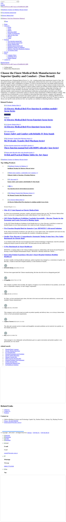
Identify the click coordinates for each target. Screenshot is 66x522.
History (10, 30)
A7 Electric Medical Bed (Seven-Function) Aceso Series (28, 120)
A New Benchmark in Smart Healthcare (18, 246)
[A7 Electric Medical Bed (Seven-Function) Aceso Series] (6, 117)
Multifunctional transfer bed (15, 46)
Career (9, 38)
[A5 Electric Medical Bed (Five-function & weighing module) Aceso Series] (12, 105)
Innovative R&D (12, 32)
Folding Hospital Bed (11, 361)
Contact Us (7, 59)
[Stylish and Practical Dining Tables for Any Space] (19, 152)
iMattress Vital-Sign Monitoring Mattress (19, 49)
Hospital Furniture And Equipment (14, 360)
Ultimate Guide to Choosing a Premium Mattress (21, 175)
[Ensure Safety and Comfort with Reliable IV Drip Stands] (9, 131)
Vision (9, 29)
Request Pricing (5, 62)
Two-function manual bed (15, 41)
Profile (9, 27)
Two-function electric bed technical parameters (21, 188)
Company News (12, 55)
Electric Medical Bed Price (12, 351)
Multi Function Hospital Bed (13, 358)
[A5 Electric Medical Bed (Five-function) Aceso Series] (12, 124)
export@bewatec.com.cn (11, 453)
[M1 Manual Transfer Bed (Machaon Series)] (21, 193)
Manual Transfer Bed (11, 357)
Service (6, 52)
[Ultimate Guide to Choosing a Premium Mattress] (23, 173)
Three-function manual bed (15, 42)
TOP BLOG (36, 432)
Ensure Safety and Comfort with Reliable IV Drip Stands (29, 134)
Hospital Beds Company (12, 349)
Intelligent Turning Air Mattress (16, 47)
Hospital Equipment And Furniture (14, 354)
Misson (10, 36)
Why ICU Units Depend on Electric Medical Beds (21, 210)
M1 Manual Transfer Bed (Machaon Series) (20, 195)
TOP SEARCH (45, 432)
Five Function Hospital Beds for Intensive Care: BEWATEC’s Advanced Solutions (33, 228)
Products (6, 39)
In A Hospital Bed (10, 352)
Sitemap (29, 432)
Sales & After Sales (13, 35)
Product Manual (12, 58)
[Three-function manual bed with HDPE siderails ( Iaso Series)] (19, 145)
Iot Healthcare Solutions (11, 365)
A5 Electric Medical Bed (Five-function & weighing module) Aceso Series (28, 202)
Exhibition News (12, 56)
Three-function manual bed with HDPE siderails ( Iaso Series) (31, 148)
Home (5, 24)
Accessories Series (13, 50)
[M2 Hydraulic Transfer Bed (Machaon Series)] (18, 138)
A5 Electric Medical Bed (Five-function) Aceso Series (27, 127)
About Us (6, 26)
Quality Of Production (14, 33)
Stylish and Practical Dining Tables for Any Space (26, 155)
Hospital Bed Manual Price (12, 363)
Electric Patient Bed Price (12, 355)
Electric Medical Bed (13, 44)
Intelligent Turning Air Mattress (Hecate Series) (21, 168)
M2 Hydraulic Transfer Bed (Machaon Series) (24, 141)
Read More (7, 114)
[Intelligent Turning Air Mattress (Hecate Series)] (18, 166)
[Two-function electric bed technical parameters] (10, 186)
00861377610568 (9, 466)
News (5, 53)
